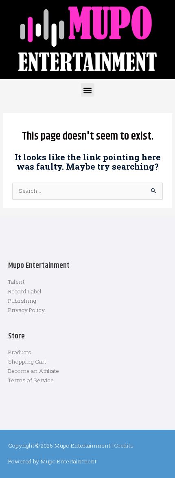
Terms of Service (31, 380)
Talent (16, 281)
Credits (123, 445)
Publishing (22, 300)
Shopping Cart (27, 361)
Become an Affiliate (33, 371)
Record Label (25, 291)
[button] (87, 90)
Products (19, 352)
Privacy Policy (26, 310)
